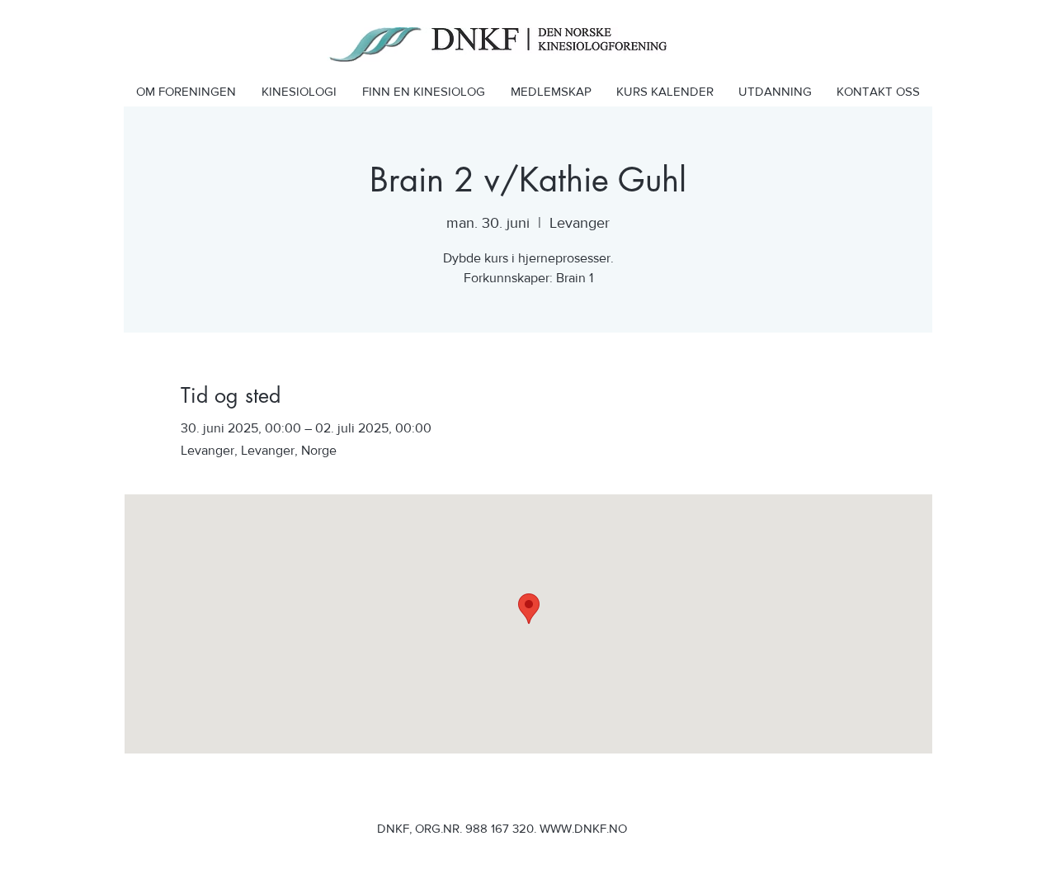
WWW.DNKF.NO (583, 828)
